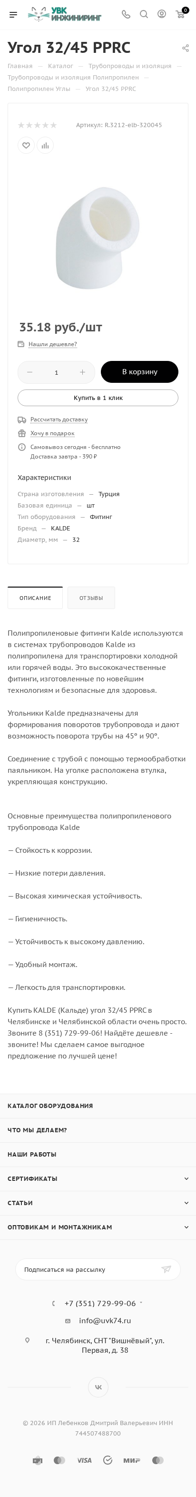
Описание (35, 598)
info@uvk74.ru (105, 1320)
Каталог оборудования (50, 1106)
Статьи (20, 1203)
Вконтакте (98, 1387)
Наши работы (32, 1154)
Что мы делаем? (37, 1130)
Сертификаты (33, 1179)
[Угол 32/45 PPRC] (98, 237)
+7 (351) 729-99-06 (100, 1303)
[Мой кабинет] (161, 15)
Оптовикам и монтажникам (60, 1227)
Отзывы (91, 598)
